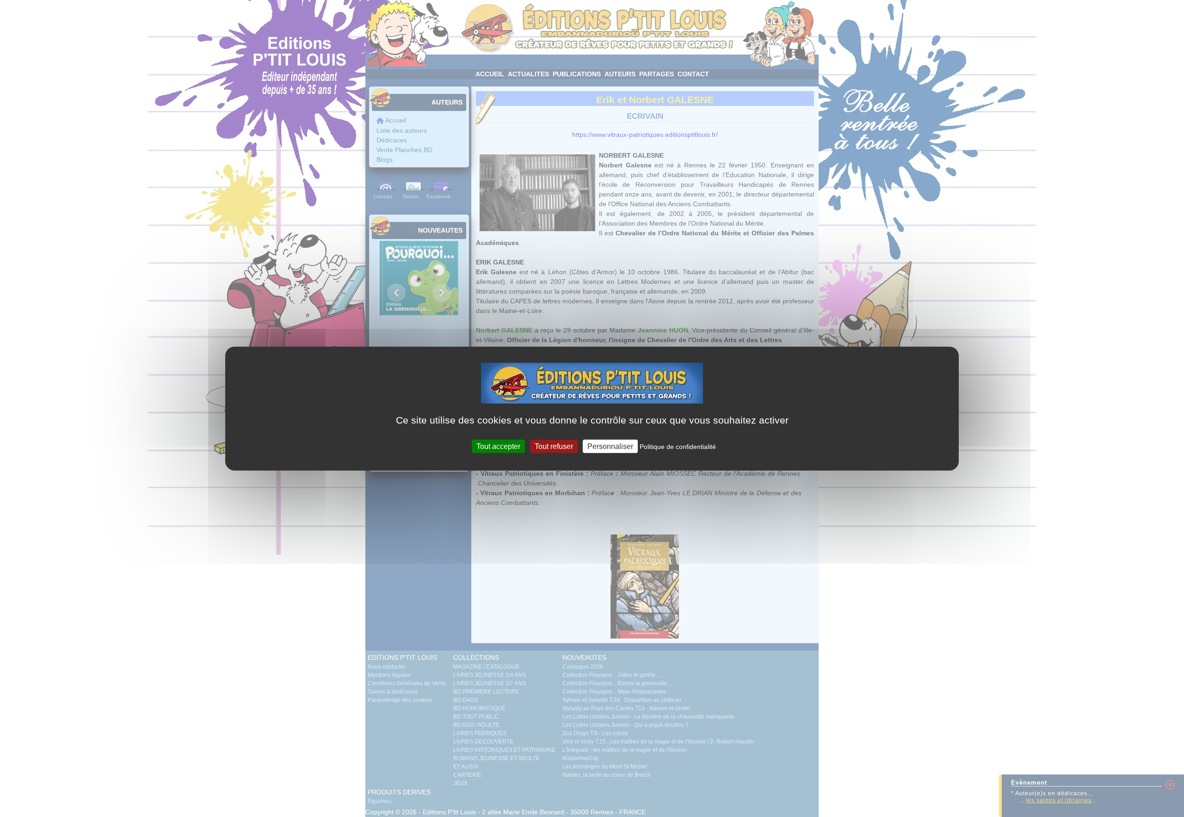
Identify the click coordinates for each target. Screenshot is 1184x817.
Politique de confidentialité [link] (678, 446)
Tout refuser (554, 446)
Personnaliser (610, 446)
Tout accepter (498, 446)
